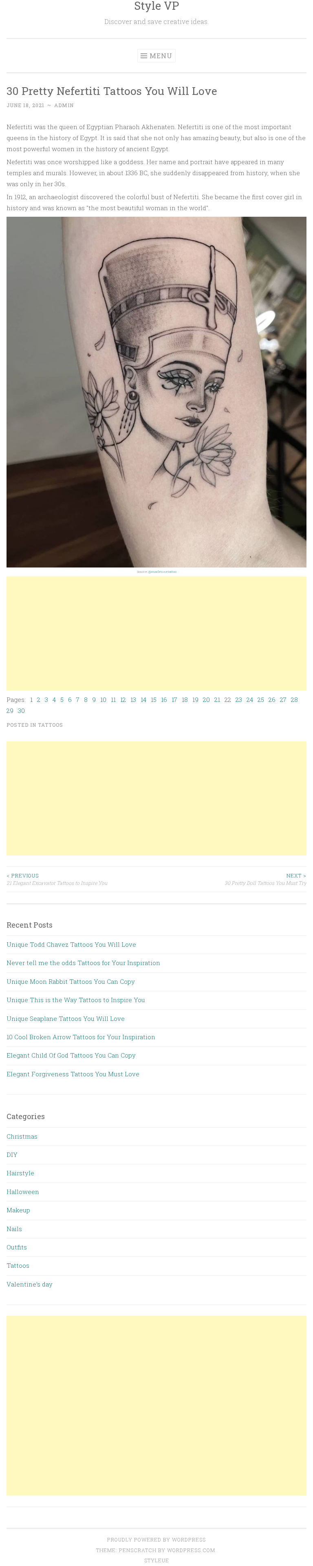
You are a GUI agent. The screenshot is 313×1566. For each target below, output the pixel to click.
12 (123, 699)
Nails (14, 1229)
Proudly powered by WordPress (156, 1539)
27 (283, 699)
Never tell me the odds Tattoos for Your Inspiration (83, 963)
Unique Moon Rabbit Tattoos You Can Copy (71, 981)
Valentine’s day (30, 1284)
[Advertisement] (156, 633)
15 (153, 699)
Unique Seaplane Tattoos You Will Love (66, 1018)
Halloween (23, 1192)
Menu (161, 55)
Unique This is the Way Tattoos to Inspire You (76, 1000)
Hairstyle (20, 1173)
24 (250, 699)
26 (272, 699)
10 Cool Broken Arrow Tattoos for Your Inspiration (81, 1037)
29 (10, 710)
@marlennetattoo (162, 572)
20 (206, 699)
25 (261, 699)
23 (239, 699)
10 (103, 699)
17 (174, 699)
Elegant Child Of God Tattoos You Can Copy (71, 1055)
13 (133, 699)
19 (195, 699)
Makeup (18, 1210)
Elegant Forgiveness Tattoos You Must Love (73, 1074)
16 (164, 699)
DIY (12, 1154)
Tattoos (50, 724)
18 (185, 699)
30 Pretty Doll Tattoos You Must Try (265, 879)
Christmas (22, 1136)
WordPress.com (191, 1550)
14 (143, 699)
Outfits (17, 1247)
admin (64, 105)
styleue (156, 1560)
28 (294, 699)
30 (21, 710)
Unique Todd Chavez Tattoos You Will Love (71, 944)
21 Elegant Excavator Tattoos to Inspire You (57, 879)
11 (113, 699)
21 (217, 699)
